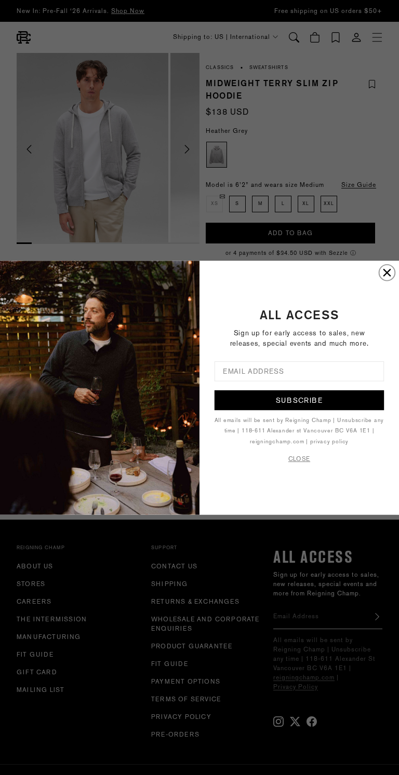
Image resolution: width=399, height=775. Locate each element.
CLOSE (299, 459)
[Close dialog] (387, 272)
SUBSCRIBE (299, 399)
